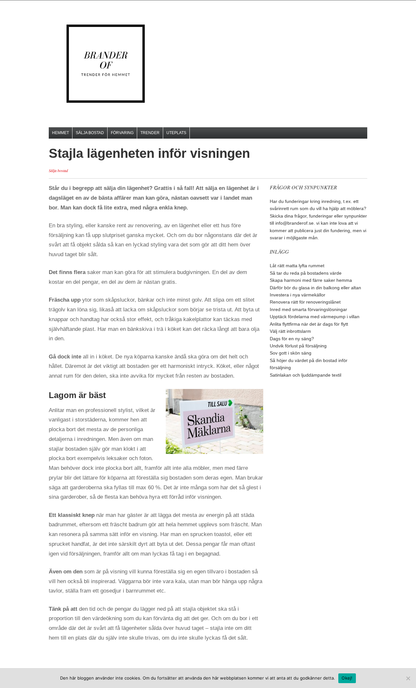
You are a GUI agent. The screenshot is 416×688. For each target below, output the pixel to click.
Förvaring (122, 133)
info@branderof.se (294, 223)
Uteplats (176, 133)
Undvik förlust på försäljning (298, 345)
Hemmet (60, 133)
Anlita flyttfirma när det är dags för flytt (309, 324)
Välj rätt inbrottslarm (290, 331)
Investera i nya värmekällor (297, 294)
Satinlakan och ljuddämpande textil (305, 375)
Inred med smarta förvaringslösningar (308, 309)
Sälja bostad (90, 133)
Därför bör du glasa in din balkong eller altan (315, 287)
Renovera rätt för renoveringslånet (305, 302)
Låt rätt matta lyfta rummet (297, 265)
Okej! (347, 678)
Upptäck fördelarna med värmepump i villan (314, 316)
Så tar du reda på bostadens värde (306, 273)
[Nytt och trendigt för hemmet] (105, 63)
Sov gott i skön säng (290, 353)
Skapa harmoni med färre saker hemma (311, 280)
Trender (150, 133)
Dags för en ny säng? (292, 338)
